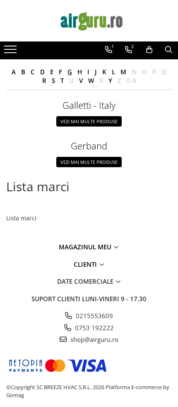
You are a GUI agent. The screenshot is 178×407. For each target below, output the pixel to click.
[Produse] (11, 52)
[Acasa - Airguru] (89, 20)
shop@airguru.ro (93, 339)
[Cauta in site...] (168, 49)
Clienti (86, 264)
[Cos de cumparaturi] (149, 49)
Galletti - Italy (89, 105)
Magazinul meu (86, 247)
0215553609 (93, 316)
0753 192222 (93, 328)
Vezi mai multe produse (89, 121)
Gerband (89, 145)
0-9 (131, 80)
